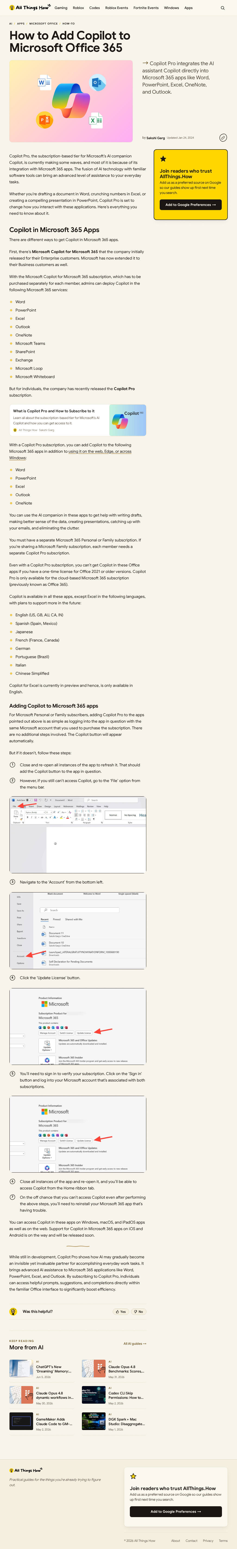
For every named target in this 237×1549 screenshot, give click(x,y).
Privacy (208, 1541)
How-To (68, 23)
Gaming (61, 8)
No (141, 1312)
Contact (191, 1541)
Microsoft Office (43, 23)
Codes (94, 8)
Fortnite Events (146, 8)
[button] (78, 835)
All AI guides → (135, 1343)
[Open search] (223, 8)
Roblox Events (116, 8)
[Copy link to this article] (223, 137)
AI (10, 23)
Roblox (78, 8)
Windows (171, 8)
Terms (223, 1541)
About (175, 1541)
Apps (188, 8)
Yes (123, 1312)
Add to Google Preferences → (190, 205)
